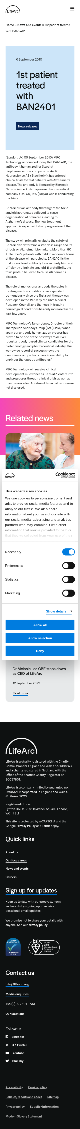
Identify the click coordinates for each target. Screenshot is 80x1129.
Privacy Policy (26, 825)
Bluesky (18, 1061)
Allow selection (40, 638)
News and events (29, 24)
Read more (20, 693)
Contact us (20, 972)
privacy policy (38, 924)
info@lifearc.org (17, 984)
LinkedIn (18, 1036)
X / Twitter (19, 1045)
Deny (40, 651)
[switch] (68, 565)
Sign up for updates (31, 890)
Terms (46, 825)
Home (10, 24)
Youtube (18, 1053)
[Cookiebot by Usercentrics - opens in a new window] (56, 475)
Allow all (40, 625)
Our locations (15, 1013)
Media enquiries (17, 994)
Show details (56, 611)
